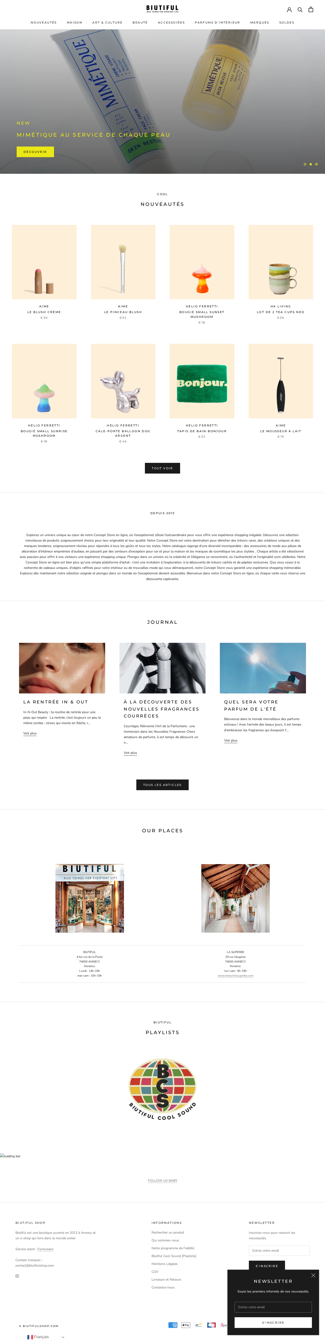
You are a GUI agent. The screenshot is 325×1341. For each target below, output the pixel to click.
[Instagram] (17, 1275)
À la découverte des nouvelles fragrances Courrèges (162, 709)
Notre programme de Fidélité (173, 1248)
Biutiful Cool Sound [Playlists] (174, 1256)
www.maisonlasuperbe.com (235, 976)
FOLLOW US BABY (162, 1180)
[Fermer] (313, 1275)
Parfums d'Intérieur (217, 22)
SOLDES (286, 22)
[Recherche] (300, 9)
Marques (259, 22)
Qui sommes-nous (165, 1240)
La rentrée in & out (55, 702)
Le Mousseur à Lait (280, 431)
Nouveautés (44, 22)
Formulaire (45, 1249)
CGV (155, 1271)
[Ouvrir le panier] (311, 9)
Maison (74, 22)
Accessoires (171, 22)
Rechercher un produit (168, 1232)
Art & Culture (107, 22)
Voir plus (30, 733)
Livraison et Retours (166, 1279)
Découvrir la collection (51, 152)
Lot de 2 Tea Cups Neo (281, 312)
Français (41, 1337)
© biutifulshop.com (39, 1326)
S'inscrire (273, 1322)
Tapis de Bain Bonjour (202, 431)
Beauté (140, 22)
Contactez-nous (163, 1287)
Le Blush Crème (44, 312)
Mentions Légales (165, 1264)
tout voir (162, 468)
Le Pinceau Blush (123, 312)
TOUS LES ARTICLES (162, 785)
